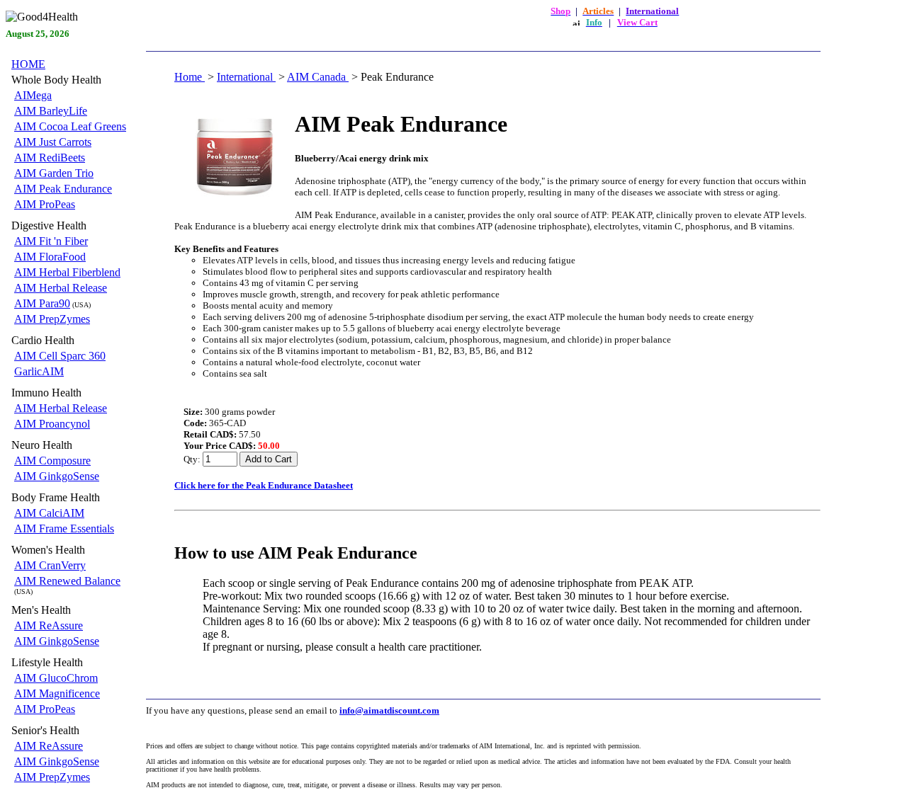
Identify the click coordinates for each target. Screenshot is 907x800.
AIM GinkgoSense (56, 476)
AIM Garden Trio (54, 173)
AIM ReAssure (48, 625)
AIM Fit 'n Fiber (51, 241)
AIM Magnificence (57, 693)
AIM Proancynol (52, 424)
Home (189, 77)
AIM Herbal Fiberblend (67, 272)
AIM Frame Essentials (64, 528)
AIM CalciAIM (49, 513)
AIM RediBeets (49, 158)
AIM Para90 (42, 303)
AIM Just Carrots (52, 142)
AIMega (33, 95)
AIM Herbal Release (60, 288)
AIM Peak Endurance (63, 189)
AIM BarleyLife (50, 111)
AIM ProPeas (44, 204)
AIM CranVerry (50, 565)
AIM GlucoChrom (56, 678)
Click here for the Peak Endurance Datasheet (263, 485)
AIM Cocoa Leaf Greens (70, 126)
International (246, 77)
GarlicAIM (39, 371)
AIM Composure (52, 461)
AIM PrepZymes (52, 319)
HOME (28, 64)
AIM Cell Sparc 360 (60, 356)
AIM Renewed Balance (67, 581)
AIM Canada (318, 77)
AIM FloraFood (50, 257)
